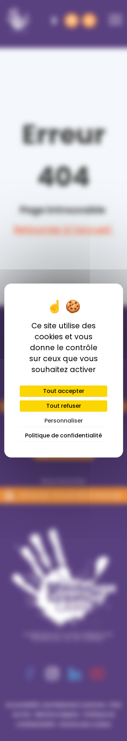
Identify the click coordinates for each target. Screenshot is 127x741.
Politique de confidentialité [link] (63, 435)
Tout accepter (63, 391)
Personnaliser (63, 421)
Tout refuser (63, 406)
